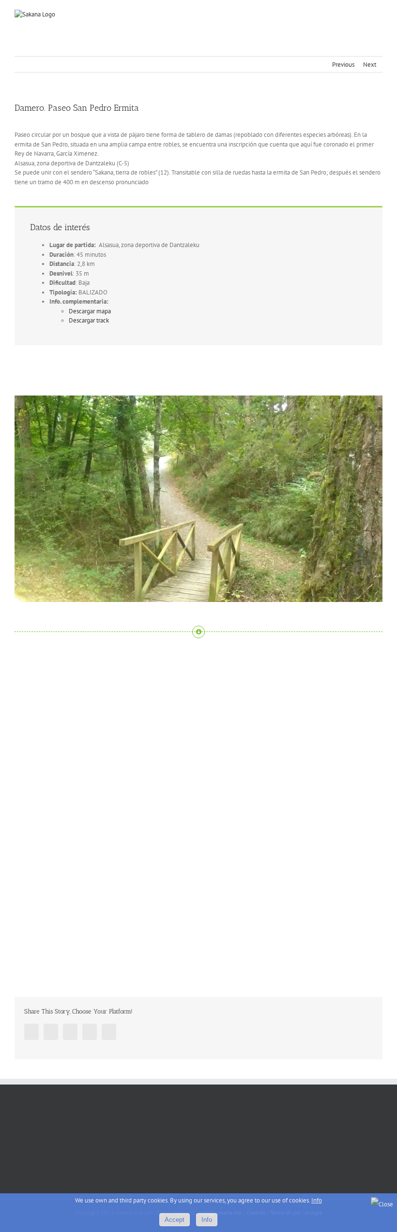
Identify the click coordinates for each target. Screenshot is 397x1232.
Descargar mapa (90, 311)
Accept (174, 1219)
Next (369, 64)
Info (316, 1200)
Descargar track (89, 320)
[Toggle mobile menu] (378, 15)
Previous (343, 64)
